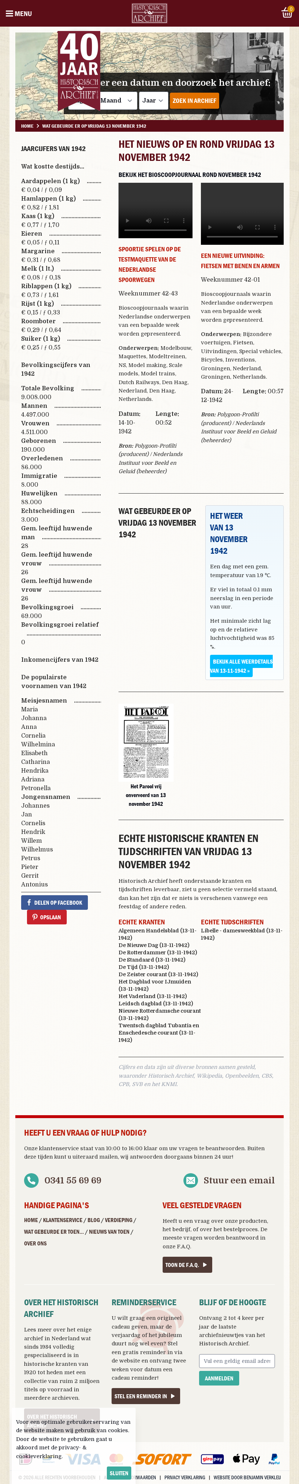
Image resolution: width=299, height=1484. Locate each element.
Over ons (35, 1243)
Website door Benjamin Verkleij (247, 1477)
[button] (146, 743)
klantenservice (59, 1148)
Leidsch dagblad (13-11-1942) (156, 1003)
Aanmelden (219, 1378)
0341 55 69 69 (72, 1180)
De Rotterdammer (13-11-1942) (158, 952)
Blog (94, 1220)
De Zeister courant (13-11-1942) (158, 974)
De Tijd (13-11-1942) (144, 967)
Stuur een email (239, 1180)
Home (31, 1220)
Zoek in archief (194, 100)
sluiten (119, 1473)
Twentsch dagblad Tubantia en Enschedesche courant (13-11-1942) (159, 1033)
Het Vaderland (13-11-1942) (153, 996)
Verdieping (118, 1220)
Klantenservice (62, 1220)
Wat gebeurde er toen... (54, 1231)
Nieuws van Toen (109, 1231)
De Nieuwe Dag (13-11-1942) (154, 945)
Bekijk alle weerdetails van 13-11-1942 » (241, 666)
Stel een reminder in (140, 1396)
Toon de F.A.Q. (182, 1264)
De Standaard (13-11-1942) (152, 960)
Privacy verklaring (184, 1477)
